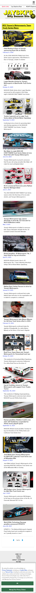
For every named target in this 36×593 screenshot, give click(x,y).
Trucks (18, 558)
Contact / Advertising (18, 560)
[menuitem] (18, 554)
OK (17, 583)
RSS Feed (18, 561)
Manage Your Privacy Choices (17, 589)
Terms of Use (8, 572)
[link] (18, 14)
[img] (18, 14)
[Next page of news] (22, 540)
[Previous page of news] (14, 540)
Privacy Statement (7, 570)
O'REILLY (18, 556)
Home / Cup (18, 554)
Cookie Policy (23, 570)
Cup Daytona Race (16, 6)
